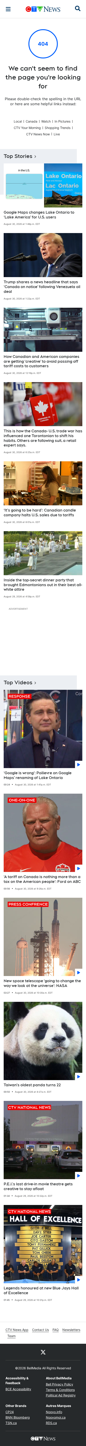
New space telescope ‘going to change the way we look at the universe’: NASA (42, 983)
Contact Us (40, 1330)
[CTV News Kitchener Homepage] (43, 9)
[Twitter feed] (43, 1352)
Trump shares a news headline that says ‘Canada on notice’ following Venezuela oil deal (42, 287)
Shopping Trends (57, 128)
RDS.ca (51, 1423)
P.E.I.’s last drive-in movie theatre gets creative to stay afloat (38, 1186)
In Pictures (62, 121)
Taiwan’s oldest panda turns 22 (32, 1085)
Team (11, 1336)
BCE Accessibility (18, 1389)
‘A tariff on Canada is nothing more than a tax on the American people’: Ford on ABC (42, 879)
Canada (31, 121)
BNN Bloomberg (18, 1417)
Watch (46, 121)
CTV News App (17, 1330)
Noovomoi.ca (56, 1417)
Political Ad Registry (61, 1395)
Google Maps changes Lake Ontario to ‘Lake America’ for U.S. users (39, 214)
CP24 (10, 1412)
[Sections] (8, 9)
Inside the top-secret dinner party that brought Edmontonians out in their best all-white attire (43, 585)
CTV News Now (38, 134)
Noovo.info (54, 1412)
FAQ (56, 1330)
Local (18, 121)
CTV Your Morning (27, 128)
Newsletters (71, 1330)
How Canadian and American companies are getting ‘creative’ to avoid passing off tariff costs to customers (41, 361)
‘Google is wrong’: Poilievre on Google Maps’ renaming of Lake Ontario (38, 775)
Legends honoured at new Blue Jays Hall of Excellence (41, 1290)
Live (57, 134)
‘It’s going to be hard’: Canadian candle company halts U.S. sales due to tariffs (40, 512)
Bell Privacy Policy (59, 1384)
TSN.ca (11, 1423)
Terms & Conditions (60, 1390)
